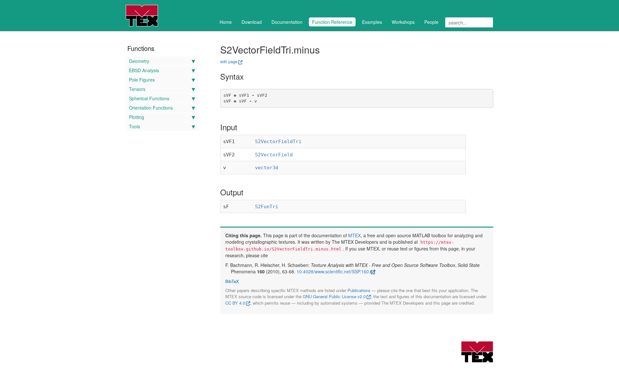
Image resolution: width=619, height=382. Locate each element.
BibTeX (232, 281)
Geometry (139, 61)
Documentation (286, 22)
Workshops (403, 22)
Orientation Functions (151, 107)
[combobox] (469, 22)
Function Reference (332, 22)
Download (251, 22)
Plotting (136, 117)
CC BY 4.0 (235, 303)
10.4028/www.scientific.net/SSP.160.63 (336, 271)
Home (226, 22)
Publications (359, 290)
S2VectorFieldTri (278, 141)
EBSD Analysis (144, 70)
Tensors (137, 89)
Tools (134, 126)
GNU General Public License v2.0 (334, 296)
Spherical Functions (149, 98)
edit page (228, 61)
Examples (372, 22)
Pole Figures (142, 79)
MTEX (354, 235)
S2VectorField (274, 155)
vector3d (266, 168)
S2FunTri (266, 207)
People (431, 22)
